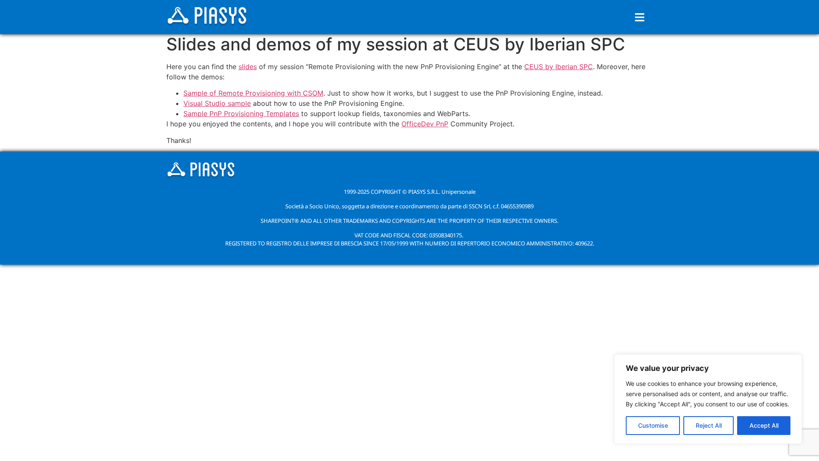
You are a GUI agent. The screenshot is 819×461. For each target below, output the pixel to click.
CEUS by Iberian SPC (558, 66)
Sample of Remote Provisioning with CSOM (253, 93)
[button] (639, 17)
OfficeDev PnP (424, 124)
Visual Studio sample (217, 103)
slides (247, 66)
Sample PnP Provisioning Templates (241, 113)
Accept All (763, 425)
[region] (708, 399)
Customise (653, 425)
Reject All (709, 425)
